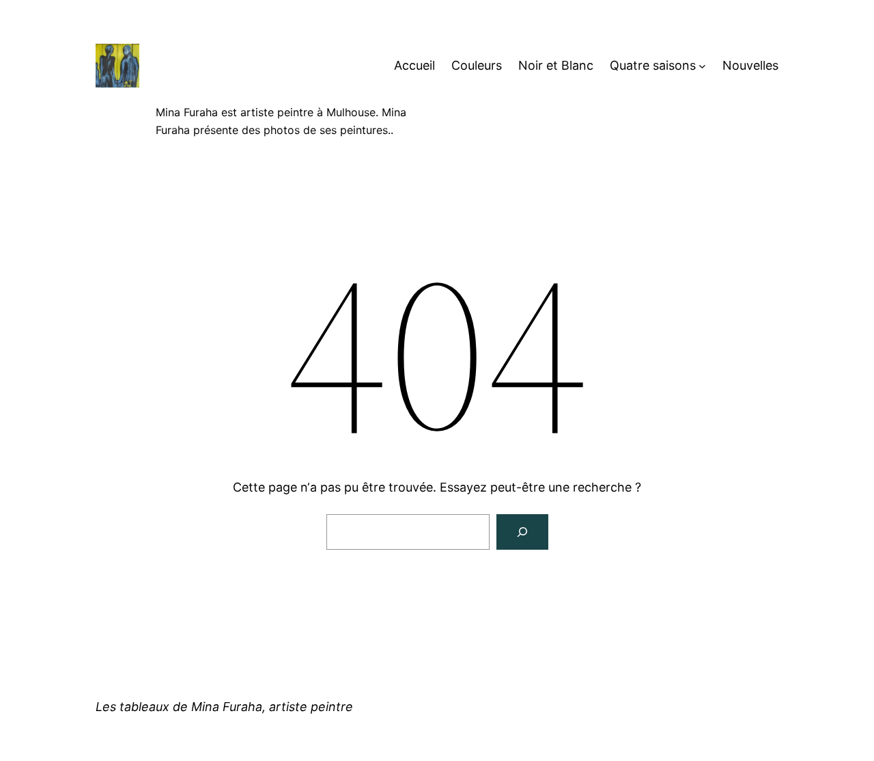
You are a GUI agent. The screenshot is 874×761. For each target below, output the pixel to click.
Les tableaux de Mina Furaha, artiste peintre (224, 706)
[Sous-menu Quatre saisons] (702, 66)
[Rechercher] (522, 532)
